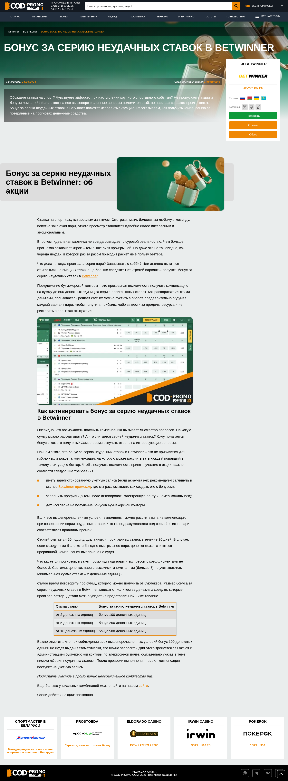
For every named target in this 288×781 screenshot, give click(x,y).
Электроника (186, 16)
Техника (162, 16)
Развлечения (88, 16)
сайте (143, 686)
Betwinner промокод (74, 487)
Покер (64, 16)
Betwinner (89, 276)
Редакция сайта (144, 771)
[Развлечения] (258, 107)
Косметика (137, 16)
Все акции (30, 31)
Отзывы (253, 125)
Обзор (253, 134)
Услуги (211, 16)
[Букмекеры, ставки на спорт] (245, 107)
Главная (13, 31)
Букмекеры (39, 16)
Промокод (253, 115)
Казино (15, 16)
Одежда (113, 16)
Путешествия (235, 16)
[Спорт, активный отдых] (251, 107)
